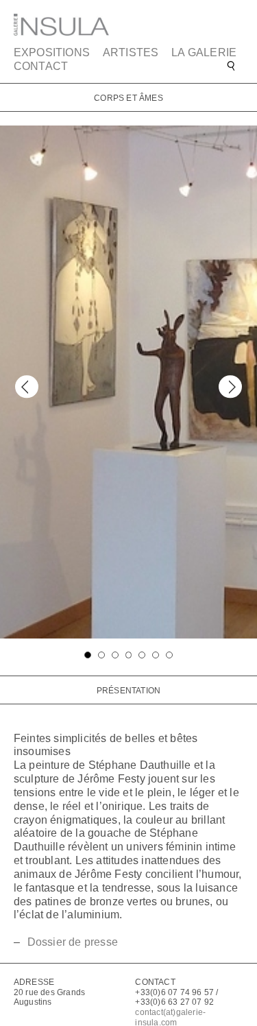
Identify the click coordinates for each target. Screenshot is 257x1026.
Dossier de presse (72, 942)
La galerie (203, 52)
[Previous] (26, 386)
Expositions (52, 52)
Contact (41, 66)
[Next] (230, 386)
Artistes (131, 52)
